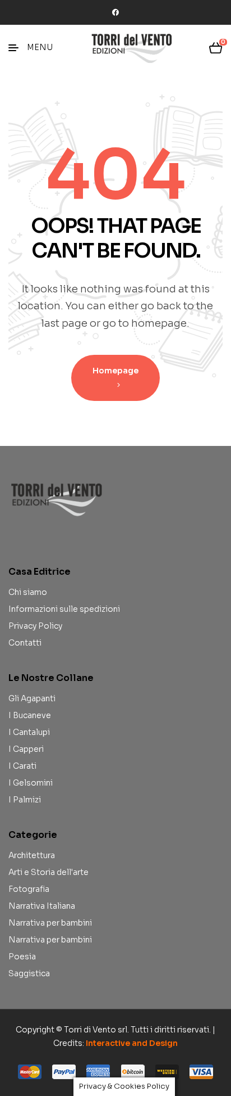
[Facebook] (115, 12)
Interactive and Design (132, 1043)
